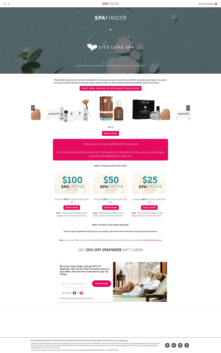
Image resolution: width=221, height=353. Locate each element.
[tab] (108, 127)
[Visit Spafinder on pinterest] (180, 345)
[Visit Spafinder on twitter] (174, 345)
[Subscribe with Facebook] (74, 293)
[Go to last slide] (33, 108)
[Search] (9, 3)
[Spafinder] (110, 4)
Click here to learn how (152, 240)
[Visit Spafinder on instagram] (186, 345)
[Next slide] (188, 108)
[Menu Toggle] (4, 3)
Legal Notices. (124, 340)
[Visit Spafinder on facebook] (167, 345)
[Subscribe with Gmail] (81, 293)
